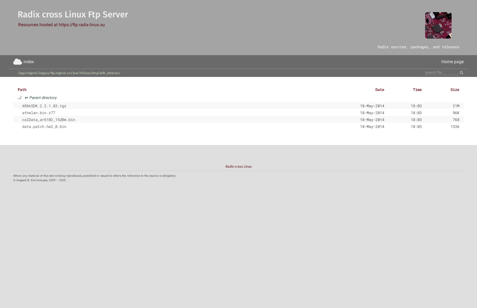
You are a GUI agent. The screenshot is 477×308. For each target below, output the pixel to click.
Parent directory (37, 97)
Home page (452, 61)
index (28, 61)
